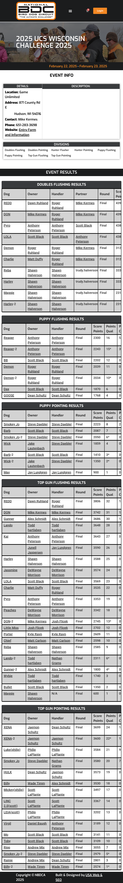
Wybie (8, 676)
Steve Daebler (38, 424)
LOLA (7, 237)
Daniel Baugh (37, 823)
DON (7, 214)
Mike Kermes (85, 203)
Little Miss (11, 628)
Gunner (9, 519)
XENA (8, 727)
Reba (7, 270)
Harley (8, 281)
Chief (7, 641)
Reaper (9, 338)
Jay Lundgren (37, 472)
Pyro (7, 225)
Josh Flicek (60, 621)
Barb (7, 431)
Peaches (10, 610)
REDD (8, 203)
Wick (7, 443)
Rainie (8, 860)
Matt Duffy (35, 259)
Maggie (9, 293)
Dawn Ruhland (38, 203)
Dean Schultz (37, 395)
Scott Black (84, 225)
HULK (8, 772)
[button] (70, 10)
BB (6, 360)
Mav (7, 472)
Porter (8, 634)
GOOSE (9, 395)
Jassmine (10, 570)
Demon (9, 248)
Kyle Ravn (35, 634)
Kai (6, 536)
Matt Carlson (37, 641)
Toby (7, 841)
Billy (7, 783)
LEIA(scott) (12, 812)
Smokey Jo (11, 424)
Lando (8, 525)
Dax (6, 389)
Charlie (9, 259)
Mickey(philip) (14, 790)
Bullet (8, 687)
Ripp (7, 847)
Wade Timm (36, 783)
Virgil (7, 823)
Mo (6, 835)
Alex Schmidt (37, 519)
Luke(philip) (12, 750)
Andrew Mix (36, 847)
